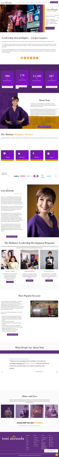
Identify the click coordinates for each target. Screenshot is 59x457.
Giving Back (35, 439)
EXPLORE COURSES (37, 87)
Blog (32, 2)
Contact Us (28, 447)
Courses (27, 444)
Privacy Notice (36, 444)
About (23, 2)
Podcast (7, 411)
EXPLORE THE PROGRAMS (50, 28)
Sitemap (27, 449)
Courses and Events (45, 2)
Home (19, 2)
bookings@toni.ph (44, 437)
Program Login (36, 437)
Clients (27, 442)
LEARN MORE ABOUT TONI (44, 126)
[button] (58, 18)
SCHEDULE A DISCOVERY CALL (21, 87)
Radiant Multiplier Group (51, 411)
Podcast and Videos (37, 2)
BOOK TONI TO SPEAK (7, 87)
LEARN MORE (10, 281)
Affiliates (35, 442)
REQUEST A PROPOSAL (51, 87)
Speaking (27, 2)
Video (22, 411)
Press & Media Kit (54, 2)
